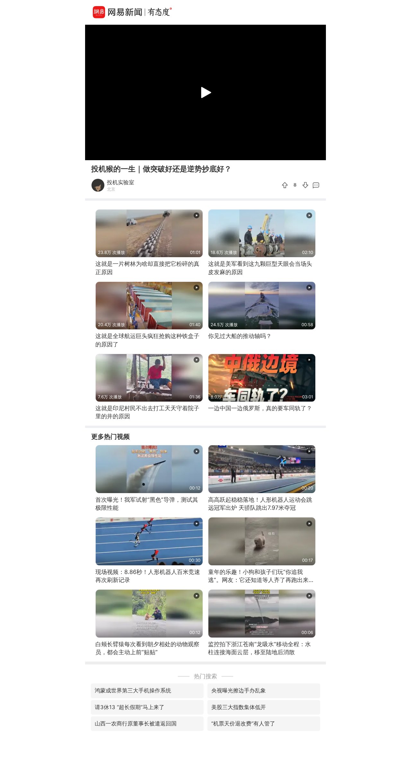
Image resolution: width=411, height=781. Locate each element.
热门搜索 (205, 676)
